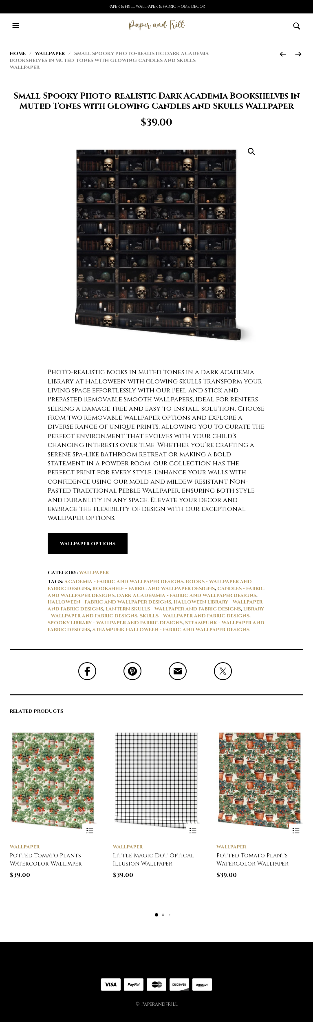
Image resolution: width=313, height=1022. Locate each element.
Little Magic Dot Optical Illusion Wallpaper (153, 860)
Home (18, 53)
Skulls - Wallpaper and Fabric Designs (194, 615)
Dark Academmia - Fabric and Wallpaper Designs (186, 595)
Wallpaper (50, 53)
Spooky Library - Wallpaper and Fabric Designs (115, 622)
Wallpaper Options (87, 543)
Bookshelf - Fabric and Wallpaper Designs (154, 588)
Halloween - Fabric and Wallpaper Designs (109, 602)
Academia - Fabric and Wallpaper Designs (123, 581)
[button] (17, 25)
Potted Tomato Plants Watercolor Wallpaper (46, 860)
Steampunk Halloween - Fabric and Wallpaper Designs (171, 629)
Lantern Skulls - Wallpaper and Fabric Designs (173, 609)
